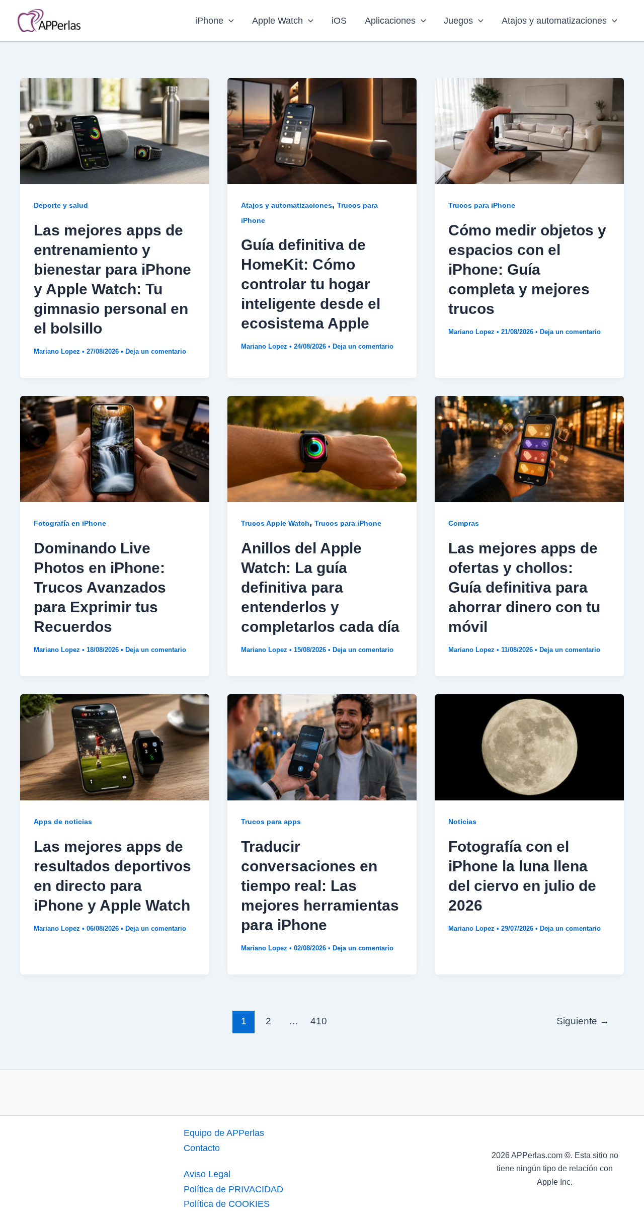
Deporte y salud (61, 205)
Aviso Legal (207, 1174)
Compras (463, 523)
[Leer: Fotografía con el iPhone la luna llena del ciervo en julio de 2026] (529, 747)
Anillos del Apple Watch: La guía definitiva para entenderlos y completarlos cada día (320, 587)
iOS (339, 21)
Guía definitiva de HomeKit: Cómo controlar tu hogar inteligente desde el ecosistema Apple (310, 284)
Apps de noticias (63, 822)
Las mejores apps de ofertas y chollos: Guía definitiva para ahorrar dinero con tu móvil (524, 587)
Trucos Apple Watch (275, 523)
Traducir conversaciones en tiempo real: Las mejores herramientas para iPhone (320, 885)
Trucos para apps (271, 822)
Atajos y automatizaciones (554, 21)
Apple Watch (277, 21)
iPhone (209, 21)
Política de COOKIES (227, 1204)
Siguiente (582, 1021)
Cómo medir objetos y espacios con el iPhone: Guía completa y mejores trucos (527, 269)
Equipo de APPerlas (224, 1133)
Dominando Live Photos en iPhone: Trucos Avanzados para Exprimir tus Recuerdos (100, 587)
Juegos (458, 21)
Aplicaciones (390, 21)
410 (318, 1021)
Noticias (462, 822)
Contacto (202, 1148)
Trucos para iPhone (481, 205)
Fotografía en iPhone (70, 523)
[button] (228, 21)
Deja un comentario (155, 351)
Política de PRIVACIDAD (233, 1189)
